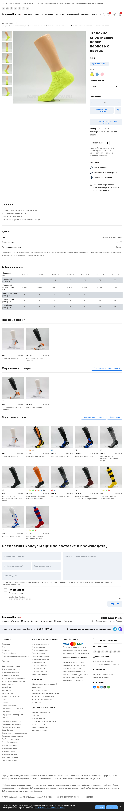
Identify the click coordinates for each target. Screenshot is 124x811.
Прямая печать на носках (42, 712)
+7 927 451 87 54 (78, 665)
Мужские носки (38, 662)
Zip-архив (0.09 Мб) (101, 677)
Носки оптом (7, 3)
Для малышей (72, 14)
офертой (99, 582)
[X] (104, 687)
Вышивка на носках (40, 718)
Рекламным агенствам (11, 727)
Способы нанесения (10, 742)
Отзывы (5, 702)
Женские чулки (38, 653)
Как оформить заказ (10, 672)
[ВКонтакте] (94, 687)
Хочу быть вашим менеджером (106, 664)
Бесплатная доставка (11, 666)
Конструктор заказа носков (13, 678)
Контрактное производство (13, 681)
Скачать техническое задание (14, 733)
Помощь (5, 718)
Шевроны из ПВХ (39, 725)
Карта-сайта (7, 650)
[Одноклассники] (98, 687)
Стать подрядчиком (40, 690)
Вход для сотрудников (103, 661)
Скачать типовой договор (43, 696)
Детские (60, 14)
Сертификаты (7, 730)
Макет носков (8, 684)
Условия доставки (9, 748)
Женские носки (36, 26)
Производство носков (11, 724)
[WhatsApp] (108, 687)
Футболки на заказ (40, 731)
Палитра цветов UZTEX (12, 712)
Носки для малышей (40, 675)
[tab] (62, 212)
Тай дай (35, 715)
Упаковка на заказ (9, 745)
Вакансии (6, 644)
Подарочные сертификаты (13, 715)
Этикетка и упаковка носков (47, 3)
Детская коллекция (40, 665)
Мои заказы (7, 690)
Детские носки (38, 668)
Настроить (112, 807)
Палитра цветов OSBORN (12, 709)
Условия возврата (9, 754)
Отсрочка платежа (10, 706)
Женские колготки (40, 650)
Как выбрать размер (10, 675)
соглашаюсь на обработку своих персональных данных (42, 582)
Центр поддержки (9, 760)
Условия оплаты (8, 751)
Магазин (28, 14)
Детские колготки (39, 672)
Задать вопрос (65, 3)
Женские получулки (40, 656)
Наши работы (7, 693)
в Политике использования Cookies (50, 808)
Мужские (49, 14)
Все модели (115, 417)
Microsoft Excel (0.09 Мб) (103, 674)
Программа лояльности (11, 721)
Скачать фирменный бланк (43, 699)
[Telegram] (101, 687)
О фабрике (17, 3)
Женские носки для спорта (56, 26)
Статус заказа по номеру (12, 736)
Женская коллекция (19, 26)
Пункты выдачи (29, 3)
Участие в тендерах (10, 757)
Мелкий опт (7, 687)
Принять (100, 807)
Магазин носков (8, 23)
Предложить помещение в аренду (46, 693)
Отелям (5, 699)
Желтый (104, 237)
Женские (39, 14)
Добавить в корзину (101, 110)
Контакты (96, 14)
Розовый (112, 237)
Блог (4, 647)
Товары (5, 26)
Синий (119, 237)
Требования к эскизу (10, 739)
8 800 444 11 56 (101, 3)
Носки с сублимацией (11, 696)
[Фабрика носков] (11, 14)
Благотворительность (11, 669)
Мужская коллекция (40, 659)
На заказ (85, 14)
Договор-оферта (9, 653)
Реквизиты (36, 702)
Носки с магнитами (40, 728)
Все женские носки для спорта (107, 368)
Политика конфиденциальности (15, 656)
